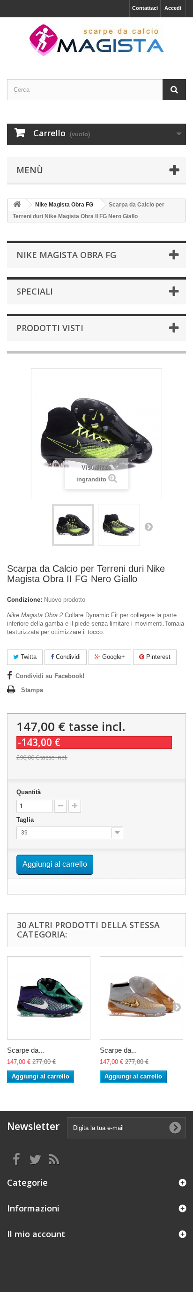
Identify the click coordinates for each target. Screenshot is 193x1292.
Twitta (28, 656)
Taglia (26, 819)
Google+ (112, 656)
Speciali (34, 291)
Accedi (172, 8)
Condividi (67, 656)
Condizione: (24, 599)
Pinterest (157, 656)
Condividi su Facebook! (49, 675)
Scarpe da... (25, 1050)
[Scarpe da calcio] (96, 40)
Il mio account (36, 1234)
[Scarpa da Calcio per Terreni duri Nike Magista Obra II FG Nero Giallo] (73, 525)
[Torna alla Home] (17, 205)
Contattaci (145, 8)
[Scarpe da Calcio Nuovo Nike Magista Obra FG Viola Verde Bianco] (48, 998)
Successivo (148, 526)
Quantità (28, 792)
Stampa (32, 690)
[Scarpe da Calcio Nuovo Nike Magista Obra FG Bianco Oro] (141, 998)
